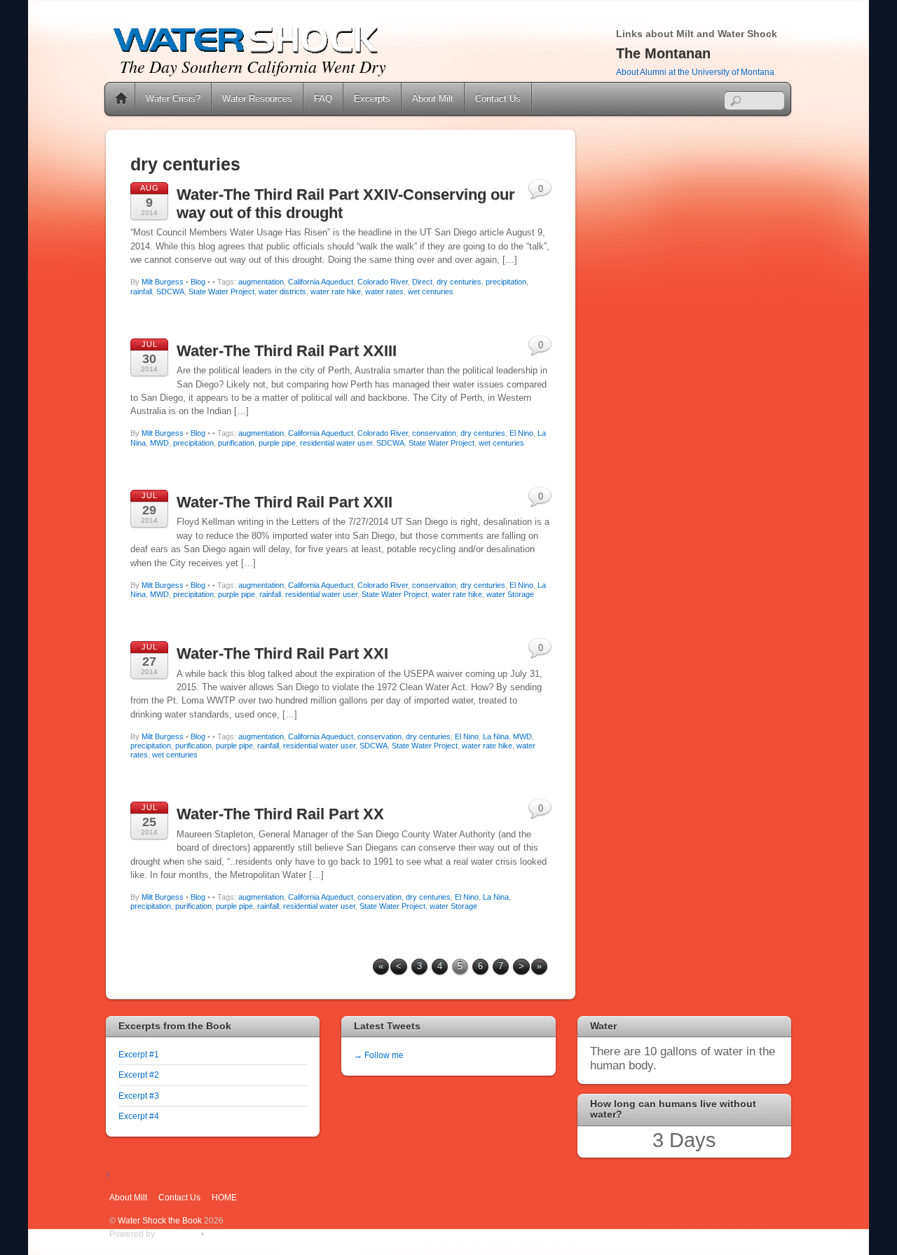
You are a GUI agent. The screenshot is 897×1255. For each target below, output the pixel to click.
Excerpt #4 (138, 1115)
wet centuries (430, 291)
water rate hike (335, 291)
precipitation (506, 281)
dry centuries (459, 281)
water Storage (510, 594)
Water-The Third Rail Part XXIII (287, 350)
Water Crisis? (173, 98)
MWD (159, 443)
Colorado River (382, 281)
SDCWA (170, 291)
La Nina (496, 736)
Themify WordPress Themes (259, 1233)
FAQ (323, 98)
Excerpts (372, 98)
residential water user (336, 443)
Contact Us (498, 98)
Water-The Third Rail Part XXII (284, 502)
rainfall (141, 291)
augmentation (261, 281)
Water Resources (257, 98)
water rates (384, 291)
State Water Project (221, 291)
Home (121, 99)
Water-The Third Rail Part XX (280, 814)
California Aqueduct (320, 281)
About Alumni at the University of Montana (695, 72)
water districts (282, 291)
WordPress (178, 1233)
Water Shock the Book (160, 1220)
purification (236, 443)
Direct (422, 281)
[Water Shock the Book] (246, 51)
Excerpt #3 (138, 1095)
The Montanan (663, 53)
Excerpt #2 (138, 1074)
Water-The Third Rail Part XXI (282, 653)
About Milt (432, 98)
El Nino (521, 433)
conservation (434, 433)
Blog (198, 281)
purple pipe (277, 443)
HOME (224, 1197)
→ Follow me (379, 1054)
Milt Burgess (163, 281)
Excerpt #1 (138, 1054)
